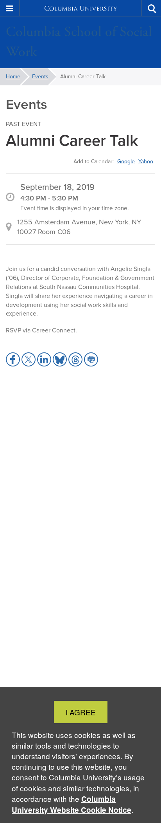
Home (13, 76)
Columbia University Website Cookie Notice (71, 804)
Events (40, 76)
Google (126, 161)
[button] (10, 8)
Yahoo (145, 161)
